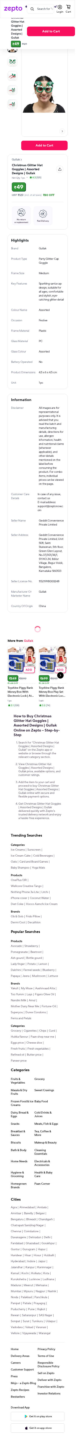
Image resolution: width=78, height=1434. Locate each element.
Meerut (28, 1285)
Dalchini (16, 970)
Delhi (47, 1237)
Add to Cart (51, 31)
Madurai (16, 1285)
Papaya (15, 976)
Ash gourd (17, 958)
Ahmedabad (27, 1207)
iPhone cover (19, 898)
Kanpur (30, 1267)
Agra (14, 1207)
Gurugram (28, 1249)
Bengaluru (17, 1219)
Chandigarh (45, 1219)
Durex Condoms (35, 1012)
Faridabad (17, 1243)
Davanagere (18, 1237)
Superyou (17, 1012)
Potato (31, 964)
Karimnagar (44, 1267)
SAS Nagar (45, 1315)
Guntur (15, 1249)
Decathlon (34, 922)
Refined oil (17, 1055)
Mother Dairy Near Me (25, 1006)
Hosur (37, 1255)
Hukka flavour (19, 1037)
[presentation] (62, 131)
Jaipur (42, 1261)
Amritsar (16, 1213)
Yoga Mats (38, 868)
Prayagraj (39, 1303)
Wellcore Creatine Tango (26, 886)
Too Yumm (17, 994)
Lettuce (53, 976)
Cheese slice (34, 1043)
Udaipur (51, 1321)
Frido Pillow (33, 916)
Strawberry (31, 946)
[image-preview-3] (12, 90)
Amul (32, 1000)
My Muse (27, 988)
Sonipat (15, 1321)
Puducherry (18, 1309)
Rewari (15, 1315)
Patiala (27, 1303)
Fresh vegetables (38, 1049)
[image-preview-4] (12, 104)
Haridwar (16, 1255)
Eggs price (17, 1043)
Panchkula (40, 1297)
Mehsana (41, 1285)
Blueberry (48, 970)
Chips (42, 1031)
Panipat (15, 1303)
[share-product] (59, 169)
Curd (52, 1031)
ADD (29, 669)
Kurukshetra (18, 1279)
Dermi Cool (18, 922)
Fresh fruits (18, 1049)
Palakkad (26, 1297)
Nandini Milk (18, 1000)
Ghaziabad (32, 1243)
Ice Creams (18, 850)
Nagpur (40, 1291)
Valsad (29, 1327)
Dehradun (35, 1237)
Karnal (15, 1273)
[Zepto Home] (13, 9)
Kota (46, 1273)
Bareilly (28, 1213)
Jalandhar (17, 1267)
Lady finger (18, 964)
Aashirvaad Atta (45, 988)
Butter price (34, 1055)
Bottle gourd (34, 958)
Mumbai (16, 1291)
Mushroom (39, 976)
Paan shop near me (42, 1037)
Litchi (44, 892)
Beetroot (36, 952)
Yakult (14, 988)
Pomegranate (19, 952)
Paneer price (19, 1061)
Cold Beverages (43, 856)
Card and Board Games (33, 862)
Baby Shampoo (20, 868)
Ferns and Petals (21, 1018)
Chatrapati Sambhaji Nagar (27, 1225)
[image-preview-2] (12, 76)
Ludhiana (48, 1279)
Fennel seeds (31, 970)
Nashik (52, 1291)
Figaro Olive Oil (44, 994)
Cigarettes (30, 1031)
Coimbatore (31, 1231)
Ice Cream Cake (21, 856)
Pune (31, 1309)
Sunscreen (34, 850)
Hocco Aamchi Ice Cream (42, 904)
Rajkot (41, 1309)
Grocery (16, 1031)
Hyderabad (18, 1261)
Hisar (28, 1255)
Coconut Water (39, 898)
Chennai (16, 1231)
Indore (31, 1261)
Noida (14, 1297)
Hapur (42, 1249)
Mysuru (28, 1291)
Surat (26, 1321)
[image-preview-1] (12, 62)
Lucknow (34, 1279)
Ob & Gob (17, 916)
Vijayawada (29, 1333)
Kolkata (36, 1273)
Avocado (16, 946)
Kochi (25, 1273)
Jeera (25, 976)
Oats (14, 862)
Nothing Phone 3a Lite (25, 892)
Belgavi (40, 1213)
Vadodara (17, 1327)
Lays (29, 994)
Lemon (42, 964)
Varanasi (41, 1327)
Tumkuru (37, 1321)
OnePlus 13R (19, 880)
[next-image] (62, 131)
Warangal (44, 1333)
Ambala (42, 1207)
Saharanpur (29, 1315)
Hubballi (49, 1255)
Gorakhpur (48, 1243)
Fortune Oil (49, 1006)
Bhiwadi (31, 1219)
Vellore (15, 1333)
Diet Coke (17, 904)
